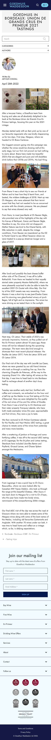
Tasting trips (11, 539)
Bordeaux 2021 (21, 534)
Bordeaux (9, 534)
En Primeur (34, 534)
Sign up (25, 594)
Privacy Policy (25, 732)
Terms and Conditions (25, 728)
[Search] (46, 39)
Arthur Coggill (9, 79)
